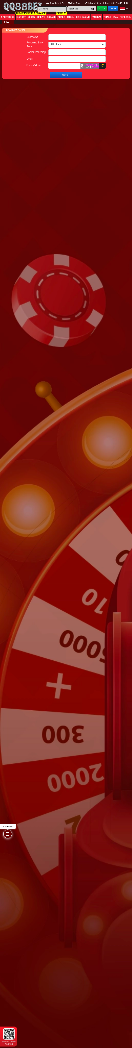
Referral (125, 17)
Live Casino (83, 17)
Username (32, 37)
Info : (7, 22)
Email (30, 58)
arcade (51, 17)
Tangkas (97, 17)
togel (70, 17)
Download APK (57, 3)
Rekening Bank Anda (35, 44)
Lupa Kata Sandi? (114, 3)
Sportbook (7, 17)
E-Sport (21, 17)
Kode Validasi (33, 65)
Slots (31, 17)
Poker (61, 17)
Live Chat (76, 3)
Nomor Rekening (36, 52)
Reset (66, 74)
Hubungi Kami (94, 3)
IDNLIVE (41, 17)
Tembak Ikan (111, 17)
